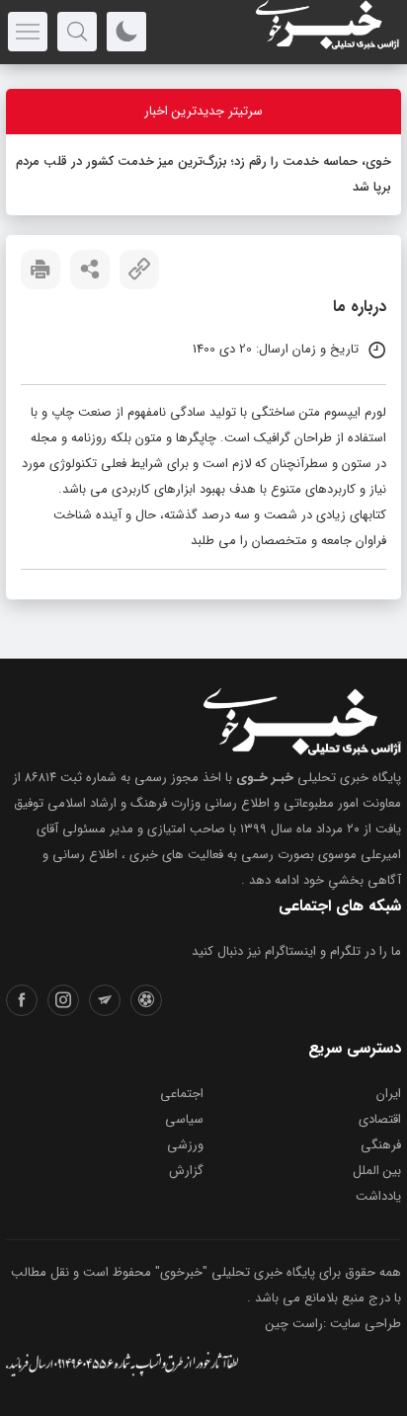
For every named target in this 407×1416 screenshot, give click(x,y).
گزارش (186, 1170)
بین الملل (377, 1170)
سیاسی (184, 1119)
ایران (388, 1093)
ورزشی (185, 1145)
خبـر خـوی (264, 777)
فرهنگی (381, 1145)
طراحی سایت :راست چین (333, 1323)
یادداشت (378, 1196)
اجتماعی (182, 1093)
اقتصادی (380, 1119)
